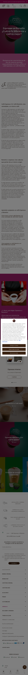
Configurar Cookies (14, 345)
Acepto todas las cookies (14, 349)
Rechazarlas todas (14, 353)
